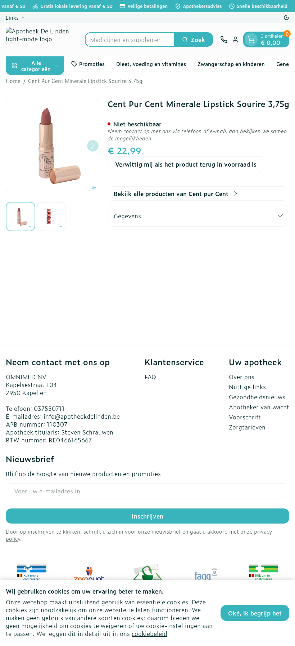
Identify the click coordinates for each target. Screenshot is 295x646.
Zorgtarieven (247, 427)
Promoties (92, 64)
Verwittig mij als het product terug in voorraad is (186, 164)
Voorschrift (245, 417)
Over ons (241, 377)
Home (13, 80)
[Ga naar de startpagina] (42, 39)
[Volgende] (93, 146)
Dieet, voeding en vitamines (151, 64)
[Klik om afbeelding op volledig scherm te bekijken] (53, 146)
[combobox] (130, 39)
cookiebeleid (149, 633)
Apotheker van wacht (259, 407)
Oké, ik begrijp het (255, 613)
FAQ (150, 377)
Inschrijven (147, 516)
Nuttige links (247, 387)
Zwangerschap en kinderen (231, 64)
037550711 (49, 408)
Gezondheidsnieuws (257, 397)
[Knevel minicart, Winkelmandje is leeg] (251, 39)
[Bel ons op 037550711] (223, 39)
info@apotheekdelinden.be (82, 416)
